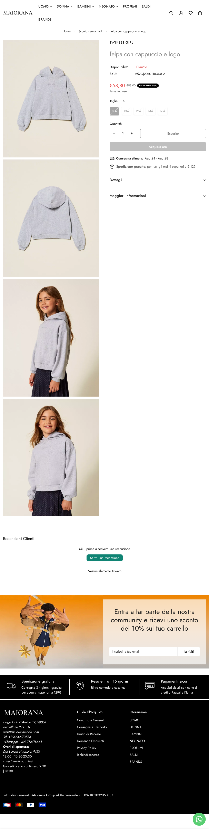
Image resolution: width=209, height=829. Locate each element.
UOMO (43, 6)
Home (67, 31)
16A (164, 112)
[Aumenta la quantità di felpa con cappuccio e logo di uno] (131, 133)
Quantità (116, 123)
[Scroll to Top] (201, 806)
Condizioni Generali (90, 720)
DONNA (63, 6)
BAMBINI (84, 6)
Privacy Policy (86, 747)
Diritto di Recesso (89, 734)
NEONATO (107, 6)
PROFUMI (130, 6)
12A (139, 112)
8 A (115, 112)
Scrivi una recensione (104, 557)
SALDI (146, 6)
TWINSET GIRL (121, 42)
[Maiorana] (18, 13)
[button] (200, 13)
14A (152, 112)
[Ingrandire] (91, 48)
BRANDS (44, 19)
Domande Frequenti (90, 741)
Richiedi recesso (88, 754)
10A (127, 112)
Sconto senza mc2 (90, 31)
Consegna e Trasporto (92, 727)
